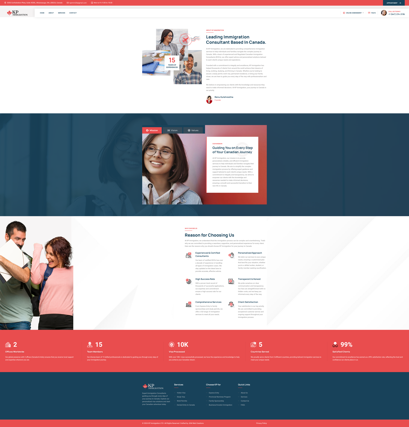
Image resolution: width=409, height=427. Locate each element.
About (51, 13)
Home (42, 13)
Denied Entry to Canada (186, 405)
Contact (73, 13)
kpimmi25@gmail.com (78, 3)
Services (61, 13)
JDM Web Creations (196, 423)
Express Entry (214, 393)
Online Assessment (354, 13)
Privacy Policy (261, 423)
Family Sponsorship (216, 401)
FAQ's (373, 13)
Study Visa (181, 397)
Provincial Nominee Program (220, 397)
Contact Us (245, 401)
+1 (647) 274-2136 (396, 14)
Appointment (392, 3)
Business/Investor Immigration (220, 405)
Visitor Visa (181, 393)
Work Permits (182, 401)
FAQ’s (243, 405)
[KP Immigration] (17, 13)
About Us (244, 393)
